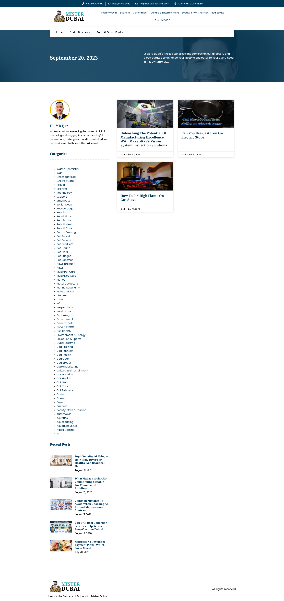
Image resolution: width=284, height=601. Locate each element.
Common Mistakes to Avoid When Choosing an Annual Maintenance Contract (92, 505)
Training (62, 189)
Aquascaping (65, 422)
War (59, 173)
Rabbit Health (65, 224)
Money (61, 280)
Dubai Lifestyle (66, 343)
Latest (61, 299)
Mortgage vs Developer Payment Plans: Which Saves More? (90, 545)
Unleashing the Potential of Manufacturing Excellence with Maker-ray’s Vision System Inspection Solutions (143, 139)
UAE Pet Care (65, 181)
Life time (62, 295)
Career (61, 398)
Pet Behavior (65, 260)
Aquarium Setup (67, 426)
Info (59, 303)
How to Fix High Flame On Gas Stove (142, 197)
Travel (61, 185)
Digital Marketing (67, 367)
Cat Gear (63, 382)
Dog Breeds (64, 363)
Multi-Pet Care (66, 272)
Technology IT (109, 12)
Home (59, 32)
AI (58, 434)
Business (125, 12)
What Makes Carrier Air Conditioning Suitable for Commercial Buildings (91, 483)
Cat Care (62, 386)
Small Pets (63, 201)
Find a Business (80, 32)
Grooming (63, 315)
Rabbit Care (64, 228)
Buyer (60, 402)
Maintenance (65, 291)
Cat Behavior (65, 390)
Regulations (64, 216)
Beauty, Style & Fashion (195, 12)
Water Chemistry (68, 169)
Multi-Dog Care (66, 276)
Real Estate (218, 12)
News (60, 268)
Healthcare (64, 311)
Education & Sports (69, 339)
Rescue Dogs (65, 208)
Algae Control (65, 430)
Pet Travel (63, 236)
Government (140, 12)
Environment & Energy (71, 335)
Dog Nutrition (65, 351)
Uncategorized (66, 177)
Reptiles (62, 212)
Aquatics (62, 418)
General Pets (65, 323)
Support (62, 197)
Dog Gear (63, 359)
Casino (61, 394)
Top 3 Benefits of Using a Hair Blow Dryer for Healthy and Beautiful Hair (91, 461)
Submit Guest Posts (109, 32)
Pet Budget (64, 256)
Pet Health (63, 248)
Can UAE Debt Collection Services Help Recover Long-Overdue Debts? (91, 526)
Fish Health (64, 331)
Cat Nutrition (65, 374)
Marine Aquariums (68, 287)
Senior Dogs (64, 204)
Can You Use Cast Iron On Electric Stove (202, 135)
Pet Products (65, 244)
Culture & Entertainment (165, 12)
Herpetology (65, 307)
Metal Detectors (67, 284)
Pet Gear (62, 252)
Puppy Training (66, 232)
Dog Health (64, 355)
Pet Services (64, 240)
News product (66, 264)
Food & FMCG (162, 20)
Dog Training (65, 347)
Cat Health (64, 378)
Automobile (64, 414)
